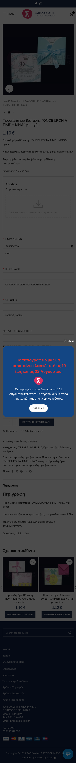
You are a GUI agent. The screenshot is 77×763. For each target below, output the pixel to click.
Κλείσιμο (38, 408)
